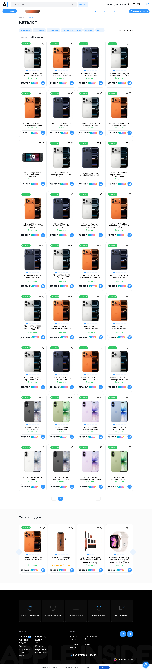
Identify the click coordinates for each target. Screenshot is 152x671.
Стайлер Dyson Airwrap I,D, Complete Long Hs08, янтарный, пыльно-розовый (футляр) (90, 560)
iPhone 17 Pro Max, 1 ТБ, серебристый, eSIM (90, 124)
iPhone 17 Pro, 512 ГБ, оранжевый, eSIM (119, 327)
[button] (19, 552)
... (86, 499)
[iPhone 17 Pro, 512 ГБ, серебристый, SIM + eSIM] (61, 260)
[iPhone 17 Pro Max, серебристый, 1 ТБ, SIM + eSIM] (61, 158)
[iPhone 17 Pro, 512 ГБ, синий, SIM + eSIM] (32, 260)
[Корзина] (146, 4)
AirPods (68, 11)
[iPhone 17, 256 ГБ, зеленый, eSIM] (61, 412)
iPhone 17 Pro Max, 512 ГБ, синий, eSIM (61, 124)
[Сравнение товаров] (133, 4)
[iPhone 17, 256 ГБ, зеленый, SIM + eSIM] (119, 462)
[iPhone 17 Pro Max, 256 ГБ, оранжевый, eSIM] (61, 58)
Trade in (108, 11)
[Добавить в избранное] (43, 43)
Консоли (40, 646)
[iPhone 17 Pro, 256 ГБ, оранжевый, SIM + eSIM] (61, 311)
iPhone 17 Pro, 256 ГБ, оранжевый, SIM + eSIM (61, 327)
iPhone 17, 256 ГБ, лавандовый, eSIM (90, 428)
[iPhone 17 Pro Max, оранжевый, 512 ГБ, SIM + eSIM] (32, 209)
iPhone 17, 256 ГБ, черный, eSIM (32, 428)
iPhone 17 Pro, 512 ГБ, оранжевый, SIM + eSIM (90, 276)
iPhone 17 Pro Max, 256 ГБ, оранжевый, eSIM (61, 74)
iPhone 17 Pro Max (33, 11)
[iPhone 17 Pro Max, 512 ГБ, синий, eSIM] (61, 108)
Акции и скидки (90, 642)
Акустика (88, 30)
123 (91, 499)
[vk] (123, 634)
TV (36, 643)
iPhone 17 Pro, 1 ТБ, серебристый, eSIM (90, 327)
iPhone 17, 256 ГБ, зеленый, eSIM (61, 428)
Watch (61, 11)
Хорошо (104, 668)
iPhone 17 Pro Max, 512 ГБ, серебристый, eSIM (119, 74)
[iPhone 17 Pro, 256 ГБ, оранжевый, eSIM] (90, 363)
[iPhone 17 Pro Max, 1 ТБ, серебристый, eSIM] (90, 108)
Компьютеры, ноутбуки (72, 30)
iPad (50, 11)
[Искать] (73, 4)
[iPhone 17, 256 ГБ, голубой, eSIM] (119, 412)
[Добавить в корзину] (43, 83)
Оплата (73, 639)
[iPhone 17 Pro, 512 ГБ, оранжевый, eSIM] (119, 311)
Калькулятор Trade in (84, 655)
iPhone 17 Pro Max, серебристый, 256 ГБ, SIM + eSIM (90, 226)
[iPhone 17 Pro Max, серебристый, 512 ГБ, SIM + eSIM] (119, 158)
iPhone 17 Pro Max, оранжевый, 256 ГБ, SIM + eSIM (119, 226)
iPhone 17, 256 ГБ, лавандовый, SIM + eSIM (90, 478)
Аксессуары (77, 11)
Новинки (21, 11)
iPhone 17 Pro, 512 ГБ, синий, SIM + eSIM (33, 276)
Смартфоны (25, 30)
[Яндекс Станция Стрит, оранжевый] (61, 543)
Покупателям (120, 11)
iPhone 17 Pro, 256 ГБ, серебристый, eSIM (119, 379)
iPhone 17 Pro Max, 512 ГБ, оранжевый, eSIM (32, 124)
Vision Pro (40, 636)
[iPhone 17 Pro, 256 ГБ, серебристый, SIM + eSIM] (32, 311)
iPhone (44, 11)
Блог (86, 639)
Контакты (83, 4)
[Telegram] (130, 634)
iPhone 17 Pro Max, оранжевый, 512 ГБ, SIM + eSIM (33, 226)
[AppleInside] (5, 4)
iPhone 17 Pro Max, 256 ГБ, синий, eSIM (90, 74)
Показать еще (125, 30)
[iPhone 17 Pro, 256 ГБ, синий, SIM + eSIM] (119, 260)
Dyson (38, 639)
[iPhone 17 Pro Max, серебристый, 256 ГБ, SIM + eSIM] (90, 209)
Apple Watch (26, 649)
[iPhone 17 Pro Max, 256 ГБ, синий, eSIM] (90, 58)
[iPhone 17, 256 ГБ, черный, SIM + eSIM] (61, 462)
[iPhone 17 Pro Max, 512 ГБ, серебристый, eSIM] (119, 58)
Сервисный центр (140, 11)
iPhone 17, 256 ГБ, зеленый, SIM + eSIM (119, 478)
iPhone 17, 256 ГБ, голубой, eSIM (119, 428)
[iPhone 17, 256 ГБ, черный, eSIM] (32, 412)
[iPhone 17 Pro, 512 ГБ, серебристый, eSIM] (32, 363)
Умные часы (53, 30)
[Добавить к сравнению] (40, 44)
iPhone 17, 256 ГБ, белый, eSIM (32, 478)
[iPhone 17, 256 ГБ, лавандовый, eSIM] (90, 412)
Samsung (24, 646)
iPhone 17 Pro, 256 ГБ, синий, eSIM (61, 379)
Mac (55, 11)
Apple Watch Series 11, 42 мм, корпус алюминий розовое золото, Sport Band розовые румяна (119, 560)
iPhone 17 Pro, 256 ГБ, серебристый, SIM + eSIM (33, 328)
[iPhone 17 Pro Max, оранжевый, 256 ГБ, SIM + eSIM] (119, 209)
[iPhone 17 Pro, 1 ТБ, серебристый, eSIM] (90, 311)
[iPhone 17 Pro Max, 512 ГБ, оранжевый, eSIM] (32, 108)
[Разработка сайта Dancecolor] (123, 659)
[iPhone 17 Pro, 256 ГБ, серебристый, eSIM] (119, 363)
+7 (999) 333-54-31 (116, 4)
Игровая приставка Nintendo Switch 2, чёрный (32, 174)
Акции (99, 11)
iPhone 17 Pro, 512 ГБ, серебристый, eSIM (33, 379)
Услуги (99, 30)
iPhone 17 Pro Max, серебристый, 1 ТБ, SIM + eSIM (61, 174)
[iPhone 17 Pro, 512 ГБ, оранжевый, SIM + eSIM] (90, 260)
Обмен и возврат (91, 636)
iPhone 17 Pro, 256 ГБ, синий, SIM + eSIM (119, 276)
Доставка (74, 645)
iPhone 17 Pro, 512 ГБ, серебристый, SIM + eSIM (61, 277)
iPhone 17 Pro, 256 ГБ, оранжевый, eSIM (90, 379)
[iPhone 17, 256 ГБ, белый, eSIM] (32, 462)
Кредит (73, 647)
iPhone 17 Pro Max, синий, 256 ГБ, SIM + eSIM (61, 226)
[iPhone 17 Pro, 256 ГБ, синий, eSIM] (61, 363)
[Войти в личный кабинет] (128, 4)
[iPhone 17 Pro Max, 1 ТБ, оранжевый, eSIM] (119, 108)
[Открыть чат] (146, 665)
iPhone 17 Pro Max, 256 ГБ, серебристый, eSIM (33, 74)
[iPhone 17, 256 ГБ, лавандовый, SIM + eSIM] (90, 462)
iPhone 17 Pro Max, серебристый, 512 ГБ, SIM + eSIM (119, 174)
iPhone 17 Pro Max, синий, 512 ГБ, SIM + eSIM (90, 174)
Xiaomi (23, 643)
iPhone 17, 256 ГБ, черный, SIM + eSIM (61, 478)
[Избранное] (138, 4)
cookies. (93, 668)
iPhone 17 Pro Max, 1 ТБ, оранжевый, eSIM (119, 124)
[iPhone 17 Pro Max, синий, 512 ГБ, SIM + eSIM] (90, 158)
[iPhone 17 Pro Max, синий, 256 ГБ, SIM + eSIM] (61, 209)
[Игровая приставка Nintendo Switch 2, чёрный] (32, 158)
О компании (74, 642)
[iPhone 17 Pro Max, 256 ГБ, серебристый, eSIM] (32, 58)
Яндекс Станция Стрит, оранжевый (62, 558)
